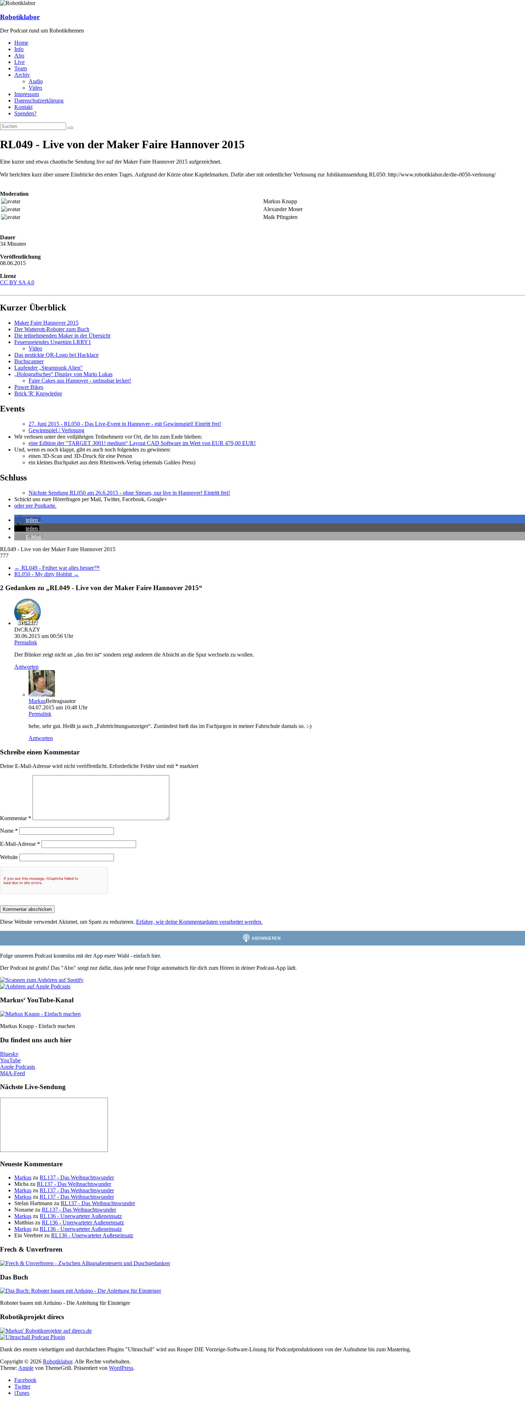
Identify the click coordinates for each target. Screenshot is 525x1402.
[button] (27, 520)
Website (9, 857)
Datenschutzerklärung (39, 101)
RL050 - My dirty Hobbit (46, 574)
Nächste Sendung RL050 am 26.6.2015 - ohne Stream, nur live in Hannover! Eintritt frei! (129, 493)
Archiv (22, 75)
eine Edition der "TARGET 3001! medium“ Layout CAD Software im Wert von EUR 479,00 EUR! (142, 443)
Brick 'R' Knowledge (38, 393)
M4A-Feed (12, 1073)
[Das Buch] (80, 1291)
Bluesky (9, 1054)
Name (9, 831)
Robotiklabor (20, 17)
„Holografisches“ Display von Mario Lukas (63, 374)
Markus (37, 701)
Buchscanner (29, 361)
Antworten (26, 667)
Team (20, 68)
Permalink (25, 642)
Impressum (26, 94)
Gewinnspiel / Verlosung (56, 430)
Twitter (22, 1386)
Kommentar (15, 818)
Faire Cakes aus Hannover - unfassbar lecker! (80, 381)
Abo (19, 56)
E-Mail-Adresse (20, 844)
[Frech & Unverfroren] (85, 1263)
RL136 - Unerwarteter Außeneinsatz (81, 1216)
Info (19, 49)
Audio (36, 81)
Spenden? (25, 113)
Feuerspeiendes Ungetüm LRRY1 (52, 342)
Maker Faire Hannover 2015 (46, 323)
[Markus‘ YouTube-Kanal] (40, 1014)
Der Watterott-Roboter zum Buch (51, 329)
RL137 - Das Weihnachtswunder (77, 1177)
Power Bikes (28, 387)
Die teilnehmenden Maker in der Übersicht (62, 336)
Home (21, 43)
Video (35, 88)
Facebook (25, 1380)
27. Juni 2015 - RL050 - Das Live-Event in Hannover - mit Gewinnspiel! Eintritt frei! (125, 424)
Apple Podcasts (17, 1067)
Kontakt (23, 107)
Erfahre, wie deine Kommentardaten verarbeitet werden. (199, 922)
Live (19, 62)
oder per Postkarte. (35, 506)
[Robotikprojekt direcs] (46, 1331)
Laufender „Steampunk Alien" (48, 368)
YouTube (10, 1060)
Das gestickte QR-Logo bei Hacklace (56, 355)
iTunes (21, 1393)
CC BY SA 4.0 (17, 282)
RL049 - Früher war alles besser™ (57, 568)
